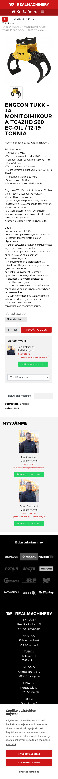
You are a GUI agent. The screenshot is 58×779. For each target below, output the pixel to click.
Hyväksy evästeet (29, 753)
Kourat (32, 19)
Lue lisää (11, 744)
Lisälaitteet (18, 19)
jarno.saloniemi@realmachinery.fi (29, 516)
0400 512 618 (24, 354)
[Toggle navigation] (42, 11)
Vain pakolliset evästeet (29, 762)
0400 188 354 (29, 513)
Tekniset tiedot (19, 395)
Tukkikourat (9, 23)
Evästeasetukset (29, 771)
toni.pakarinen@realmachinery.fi (33, 357)
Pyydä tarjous (36, 329)
